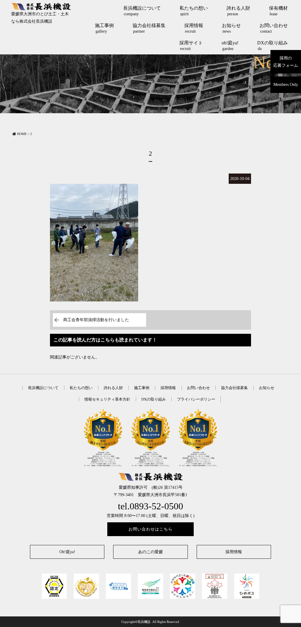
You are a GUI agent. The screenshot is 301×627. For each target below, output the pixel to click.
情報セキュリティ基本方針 (107, 399)
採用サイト (191, 45)
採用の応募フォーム (285, 62)
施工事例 (104, 28)
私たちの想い (194, 11)
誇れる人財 (238, 11)
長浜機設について (142, 11)
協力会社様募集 (149, 28)
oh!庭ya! (230, 45)
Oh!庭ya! (67, 552)
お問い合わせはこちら (150, 529)
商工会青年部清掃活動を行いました (96, 320)
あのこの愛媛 (150, 552)
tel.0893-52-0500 (150, 506)
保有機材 (278, 11)
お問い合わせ (274, 28)
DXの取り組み (272, 45)
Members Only (285, 84)
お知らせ (231, 28)
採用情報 (193, 28)
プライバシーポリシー (196, 399)
